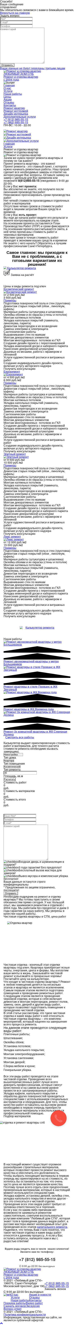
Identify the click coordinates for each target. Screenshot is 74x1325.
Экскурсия (33, 1306)
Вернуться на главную (15, 13)
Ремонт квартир (14, 108)
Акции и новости (40, 1294)
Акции (8, 99)
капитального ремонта (52, 1227)
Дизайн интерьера (16, 114)
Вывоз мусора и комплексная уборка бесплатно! (36, 877)
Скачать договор (15, 1306)
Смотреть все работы (19, 737)
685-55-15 (16, 122)
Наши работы (13, 94)
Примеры (10, 300)
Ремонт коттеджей (16, 111)
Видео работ (34, 1303)
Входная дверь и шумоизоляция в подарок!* (34, 863)
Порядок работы (15, 1303)
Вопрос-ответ (13, 1309)
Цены (7, 97)
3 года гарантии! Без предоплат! (40, 867)
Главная (9, 85)
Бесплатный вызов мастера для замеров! (33, 871)
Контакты (10, 105)
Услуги (8, 91)
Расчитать (9, 779)
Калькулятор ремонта (21, 268)
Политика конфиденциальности (25, 1314)
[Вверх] (1, 1323)
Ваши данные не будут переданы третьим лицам (32, 68)
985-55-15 (16, 119)
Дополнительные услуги (20, 116)
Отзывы (9, 102)
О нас (7, 88)
